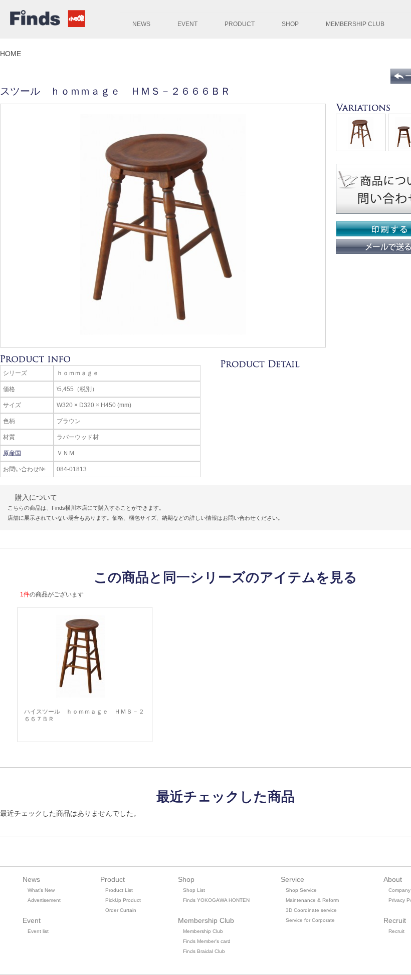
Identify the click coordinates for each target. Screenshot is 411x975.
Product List (119, 890)
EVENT (187, 24)
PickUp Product (123, 900)
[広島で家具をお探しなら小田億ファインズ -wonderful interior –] (45, 20)
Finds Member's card (207, 941)
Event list (38, 931)
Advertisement (44, 900)
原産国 (12, 453)
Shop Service (301, 890)
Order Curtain (120, 910)
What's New (41, 890)
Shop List (194, 890)
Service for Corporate (310, 920)
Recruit (396, 931)
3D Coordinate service (311, 910)
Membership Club (203, 931)
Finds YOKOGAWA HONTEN (216, 900)
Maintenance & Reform (312, 900)
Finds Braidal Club (204, 951)
